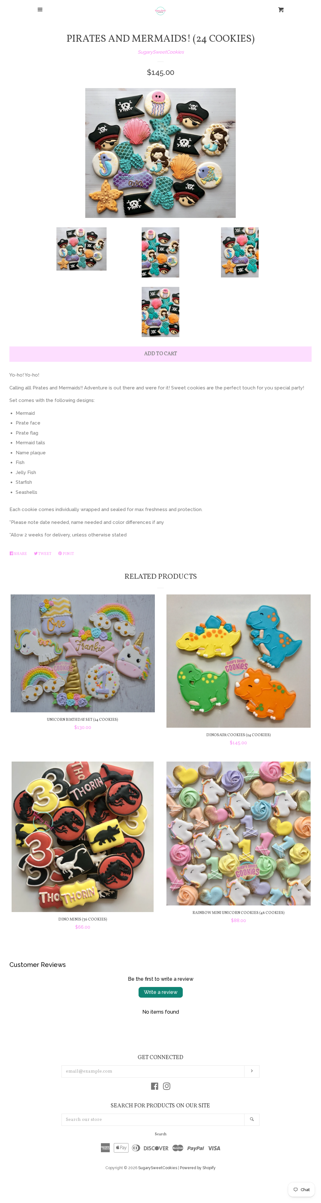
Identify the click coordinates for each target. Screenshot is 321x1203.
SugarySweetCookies (161, 52)
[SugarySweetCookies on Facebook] (155, 1087)
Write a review (160, 992)
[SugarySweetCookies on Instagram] (167, 1087)
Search (160, 1134)
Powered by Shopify (198, 1168)
